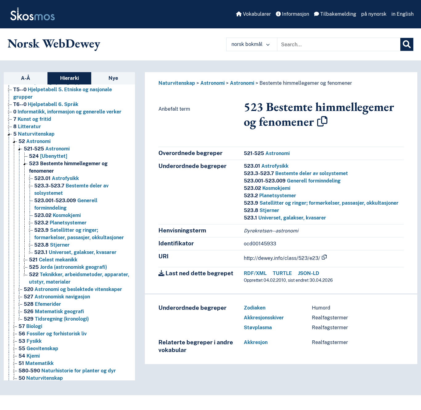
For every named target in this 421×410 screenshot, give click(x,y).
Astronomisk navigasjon (57, 297)
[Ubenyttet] (48, 156)
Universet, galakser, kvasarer (75, 252)
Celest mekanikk (53, 260)
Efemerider (42, 304)
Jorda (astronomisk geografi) (68, 267)
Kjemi (29, 356)
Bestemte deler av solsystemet (296, 173)
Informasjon (295, 14)
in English (402, 14)
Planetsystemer (60, 223)
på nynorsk (373, 14)
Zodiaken (254, 308)
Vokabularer (256, 14)
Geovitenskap (38, 348)
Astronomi (34, 141)
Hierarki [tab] (69, 78)
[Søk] (407, 44)
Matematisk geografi (54, 311)
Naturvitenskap (34, 134)
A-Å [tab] (25, 78)
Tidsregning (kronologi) (56, 319)
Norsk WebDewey (53, 43)
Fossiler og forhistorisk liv (52, 334)
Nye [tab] (113, 78)
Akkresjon (256, 342)
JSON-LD (308, 273)
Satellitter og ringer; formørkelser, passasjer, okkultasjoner (321, 203)
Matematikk (36, 363)
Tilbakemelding (337, 14)
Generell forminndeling (292, 181)
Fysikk (30, 341)
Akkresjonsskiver (264, 318)
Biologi (30, 326)
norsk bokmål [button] (247, 44)
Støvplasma (258, 327)
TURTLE (282, 273)
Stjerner (52, 245)
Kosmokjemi (57, 215)
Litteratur (27, 126)
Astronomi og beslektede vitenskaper (73, 289)
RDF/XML (255, 273)
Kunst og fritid (32, 119)
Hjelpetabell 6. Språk (45, 104)
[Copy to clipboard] (322, 121)
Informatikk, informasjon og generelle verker (67, 112)
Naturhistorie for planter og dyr (67, 371)
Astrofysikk (56, 178)
